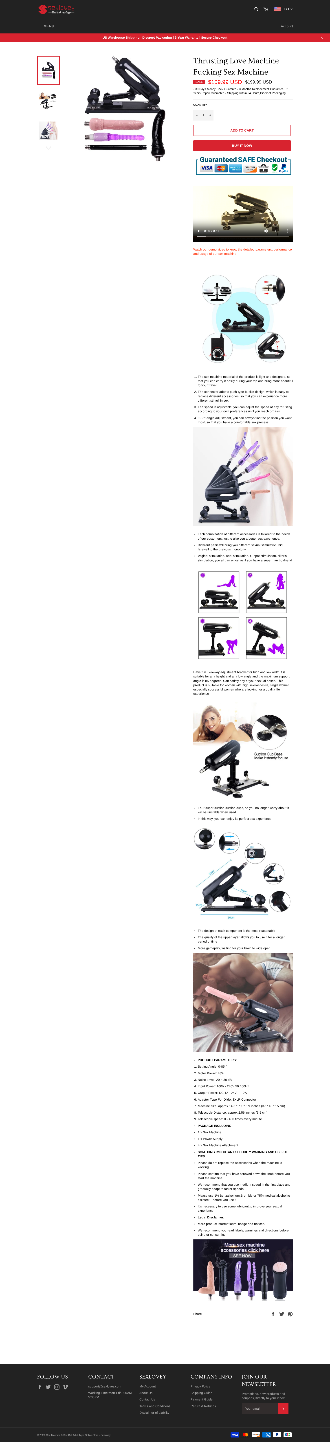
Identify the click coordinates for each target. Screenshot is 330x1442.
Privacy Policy (200, 1386)
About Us (145, 1393)
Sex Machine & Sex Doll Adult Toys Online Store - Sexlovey (78, 1435)
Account (287, 26)
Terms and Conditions (154, 1406)
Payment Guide (202, 1399)
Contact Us (147, 1399)
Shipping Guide (201, 1393)
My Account (147, 1386)
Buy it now (242, 145)
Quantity (200, 104)
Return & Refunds (203, 1406)
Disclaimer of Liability (154, 1412)
